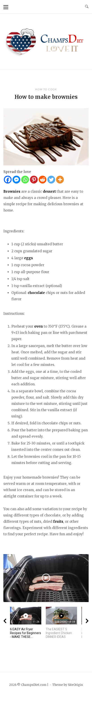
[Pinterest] (34, 180)
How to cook (46, 89)
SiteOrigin (75, 685)
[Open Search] (87, 7)
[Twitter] (51, 180)
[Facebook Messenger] (16, 180)
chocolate (36, 293)
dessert (49, 191)
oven (38, 326)
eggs (28, 258)
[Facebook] (8, 180)
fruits (58, 521)
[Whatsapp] (25, 180)
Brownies (11, 191)
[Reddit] (42, 180)
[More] (60, 180)
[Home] (46, 41)
